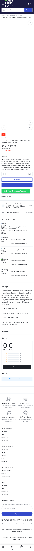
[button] (30, 122)
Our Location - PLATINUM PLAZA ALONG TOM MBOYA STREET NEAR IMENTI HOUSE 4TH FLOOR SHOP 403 (15, 206)
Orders (4, 473)
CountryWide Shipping (12, 212)
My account (5, 440)
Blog (3, 434)
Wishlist (4, 455)
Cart (3, 458)
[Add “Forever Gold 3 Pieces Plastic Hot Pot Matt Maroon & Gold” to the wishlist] (30, 128)
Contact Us (5, 437)
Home (3, 15)
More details (29, 212)
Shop (3, 452)
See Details (29, 206)
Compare (4, 461)
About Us (4, 431)
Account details (6, 470)
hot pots (20, 15)
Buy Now (17, 179)
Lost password (6, 476)
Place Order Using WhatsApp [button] (17, 191)
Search (28, 10)
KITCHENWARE (11, 15)
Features (4, 156)
